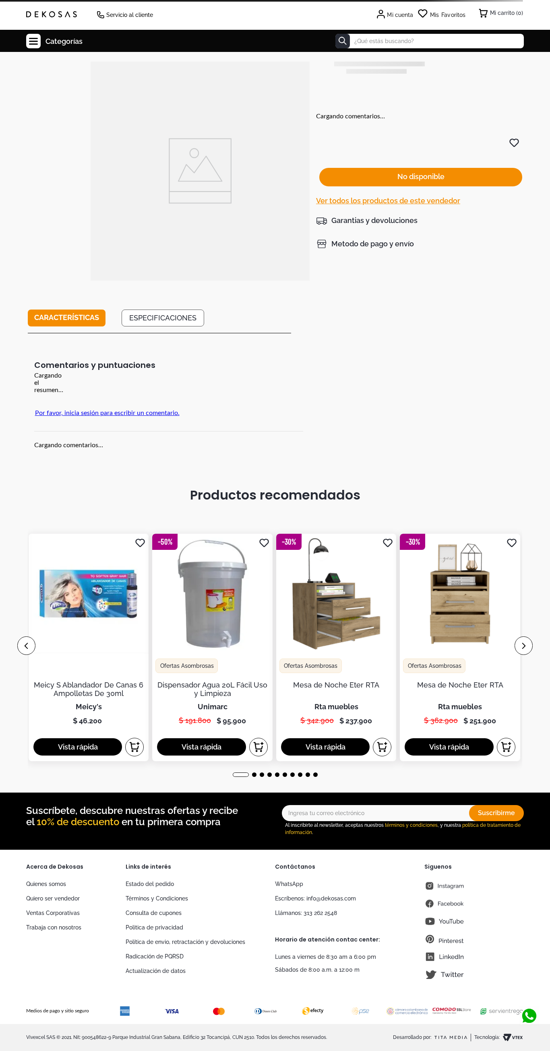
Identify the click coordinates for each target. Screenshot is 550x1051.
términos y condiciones (411, 825)
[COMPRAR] (135, 747)
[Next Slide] (524, 645)
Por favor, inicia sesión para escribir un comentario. (107, 413)
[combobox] (429, 41)
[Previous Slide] (26, 645)
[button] (367, 220)
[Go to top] (529, 989)
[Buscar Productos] (342, 41)
